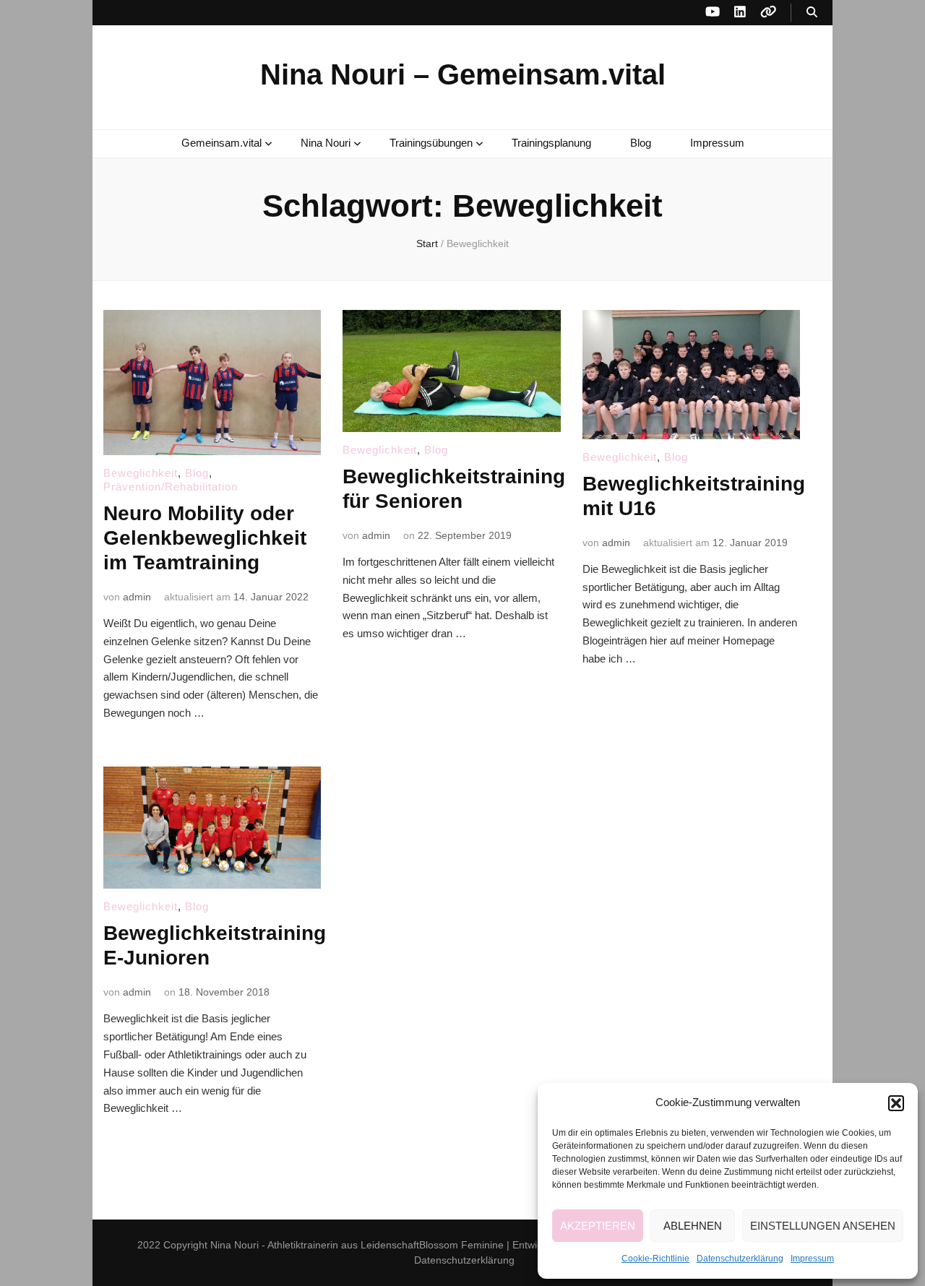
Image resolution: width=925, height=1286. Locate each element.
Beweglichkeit (140, 473)
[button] (896, 1103)
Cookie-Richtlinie (655, 1258)
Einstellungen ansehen (822, 1226)
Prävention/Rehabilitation (170, 486)
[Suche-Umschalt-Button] (811, 13)
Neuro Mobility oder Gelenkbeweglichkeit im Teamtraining (204, 538)
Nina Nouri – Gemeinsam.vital (463, 74)
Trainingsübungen (431, 143)
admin (137, 597)
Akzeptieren (597, 1226)
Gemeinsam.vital (221, 143)
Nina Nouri (325, 143)
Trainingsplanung (551, 143)
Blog (640, 143)
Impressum (812, 1258)
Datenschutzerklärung (740, 1258)
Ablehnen (692, 1226)
